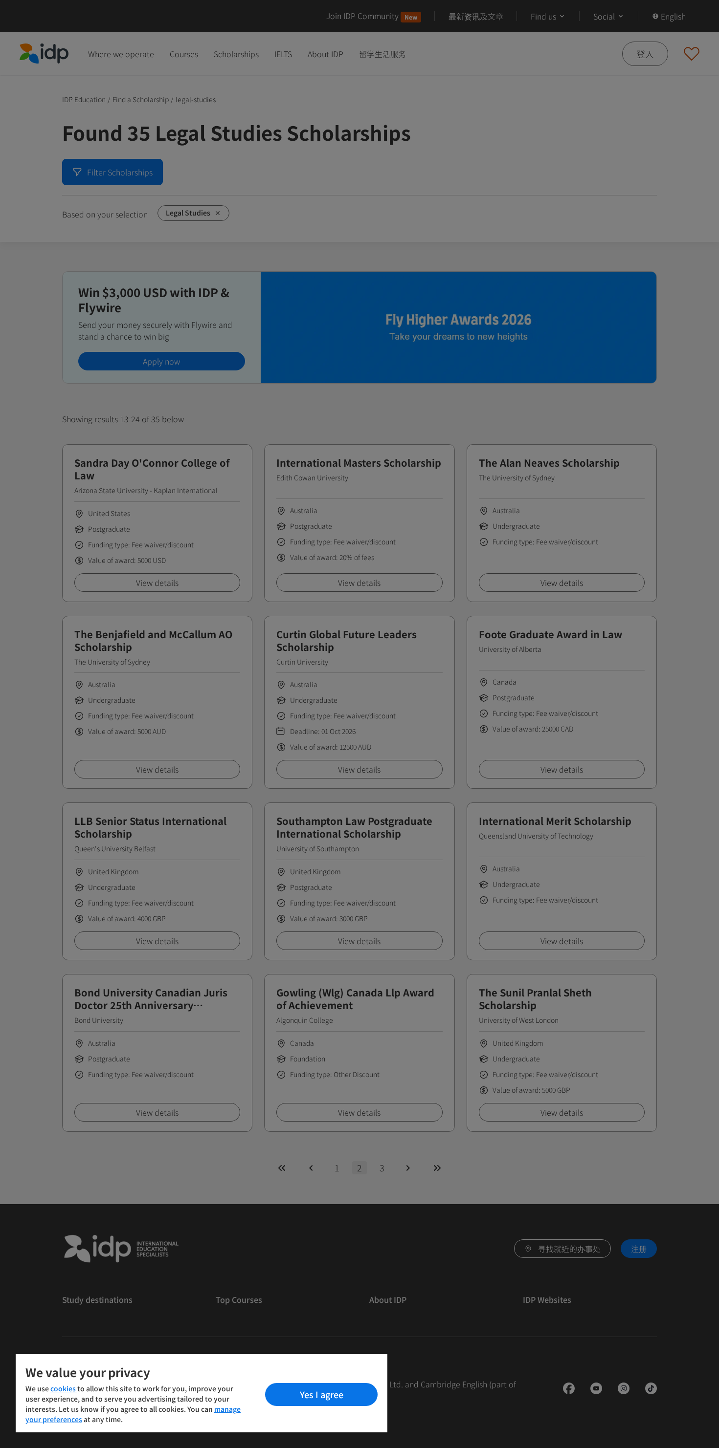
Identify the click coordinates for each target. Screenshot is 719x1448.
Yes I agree (321, 1394)
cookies (63, 1388)
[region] (201, 1393)
